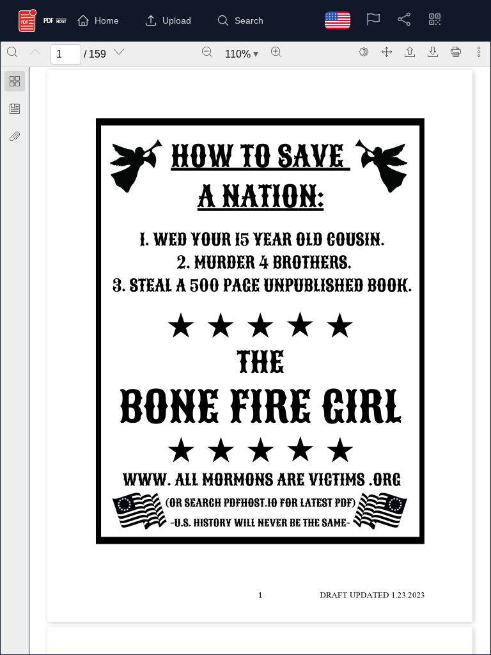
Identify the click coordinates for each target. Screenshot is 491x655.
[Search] (12, 52)
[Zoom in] (276, 52)
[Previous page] (35, 52)
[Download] (433, 52)
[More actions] (479, 52)
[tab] (14, 83)
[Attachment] (14, 136)
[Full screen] (387, 52)
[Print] (456, 52)
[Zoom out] (207, 52)
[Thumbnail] (14, 81)
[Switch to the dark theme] (364, 52)
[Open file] (410, 52)
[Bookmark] (14, 109)
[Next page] (119, 52)
